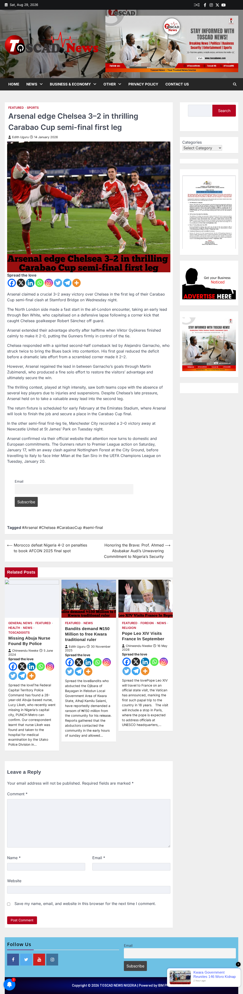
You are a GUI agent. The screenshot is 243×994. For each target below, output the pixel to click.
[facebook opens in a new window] (13, 960)
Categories (192, 142)
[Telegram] (67, 283)
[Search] (234, 84)
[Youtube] (223, 5)
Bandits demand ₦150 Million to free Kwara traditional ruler (87, 634)
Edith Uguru (20, 137)
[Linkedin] (236, 5)
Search (224, 110)
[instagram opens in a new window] (52, 960)
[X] (21, 283)
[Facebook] (205, 5)
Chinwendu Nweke (25, 650)
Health (14, 628)
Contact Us (177, 84)
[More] (76, 283)
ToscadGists (19, 632)
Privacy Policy (143, 84)
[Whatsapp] (39, 283)
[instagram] (211, 5)
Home (13, 84)
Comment (17, 793)
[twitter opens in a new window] (26, 960)
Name (14, 857)
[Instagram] (49, 283)
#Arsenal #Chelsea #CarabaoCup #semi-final (62, 527)
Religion (129, 628)
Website (14, 880)
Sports (33, 107)
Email (19, 481)
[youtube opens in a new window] (39, 960)
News (31, 84)
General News (20, 623)
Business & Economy (70, 84)
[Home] (229, 5)
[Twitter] (217, 5)
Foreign (147, 623)
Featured (16, 107)
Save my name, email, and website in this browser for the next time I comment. (85, 903)
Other (109, 84)
